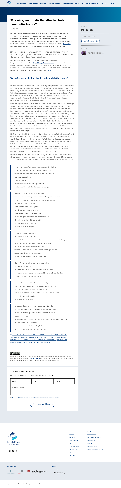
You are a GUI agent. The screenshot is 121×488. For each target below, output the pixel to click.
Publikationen (73, 449)
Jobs (34, 484)
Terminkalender (74, 440)
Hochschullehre (92, 446)
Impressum (10, 484)
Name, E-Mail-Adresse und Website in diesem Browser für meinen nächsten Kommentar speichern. (36, 397)
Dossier (49, 70)
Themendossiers (74, 446)
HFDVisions (67, 44)
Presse (41, 484)
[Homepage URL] (10, 3)
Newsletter (50, 484)
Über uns (72, 455)
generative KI (91, 443)
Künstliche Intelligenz (93, 437)
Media (71, 452)
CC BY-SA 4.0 (35, 358)
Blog (70, 443)
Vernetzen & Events (71, 3)
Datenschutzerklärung (23, 484)
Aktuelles (72, 437)
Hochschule (91, 440)
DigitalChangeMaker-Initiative (43, 63)
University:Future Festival (95, 449)
